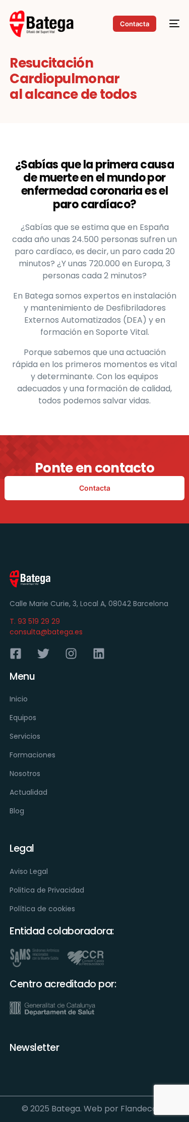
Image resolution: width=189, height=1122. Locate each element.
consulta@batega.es (46, 632)
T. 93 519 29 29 (35, 621)
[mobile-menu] (172, 23)
